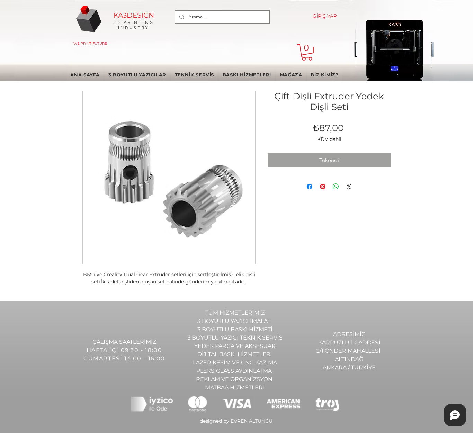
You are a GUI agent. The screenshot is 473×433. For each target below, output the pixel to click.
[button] (307, 52)
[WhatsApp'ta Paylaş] (336, 186)
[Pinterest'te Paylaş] (323, 186)
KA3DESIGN (134, 15)
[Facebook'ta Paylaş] (309, 186)
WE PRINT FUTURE (90, 43)
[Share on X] (349, 186)
